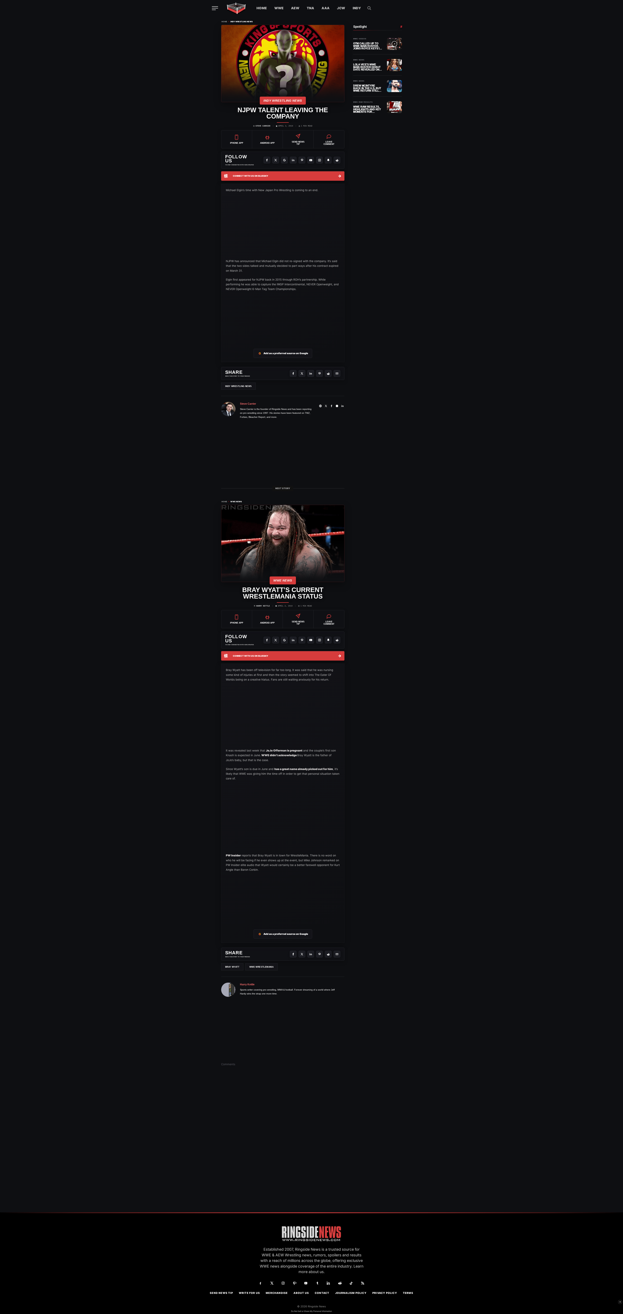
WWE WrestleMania (261, 967)
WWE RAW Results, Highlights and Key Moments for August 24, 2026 (367, 109)
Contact (322, 1293)
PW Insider (233, 855)
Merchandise (277, 1293)
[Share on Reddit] (328, 373)
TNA (310, 8)
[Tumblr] (317, 1283)
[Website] (320, 406)
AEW (295, 8)
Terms (408, 1293)
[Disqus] (282, 1119)
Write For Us (249, 1293)
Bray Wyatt (232, 967)
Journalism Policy (350, 1293)
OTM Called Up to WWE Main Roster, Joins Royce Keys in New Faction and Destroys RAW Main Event (367, 46)
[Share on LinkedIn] (310, 373)
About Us (301, 1293)
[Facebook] (266, 160)
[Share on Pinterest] (319, 373)
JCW (341, 8)
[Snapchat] (328, 160)
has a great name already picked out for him (303, 769)
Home (262, 8)
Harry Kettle (263, 606)
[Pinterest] (302, 160)
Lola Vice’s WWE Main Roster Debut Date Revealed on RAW (367, 67)
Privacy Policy (384, 1293)
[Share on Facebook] (293, 373)
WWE (279, 8)
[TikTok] (351, 1283)
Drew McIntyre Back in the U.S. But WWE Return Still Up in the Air (367, 88)
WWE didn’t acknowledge (279, 755)
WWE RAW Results (363, 102)
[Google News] (284, 160)
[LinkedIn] (293, 160)
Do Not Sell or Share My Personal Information (311, 1311)
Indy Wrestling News (241, 22)
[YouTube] (310, 160)
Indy (357, 8)
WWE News (236, 502)
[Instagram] (319, 160)
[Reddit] (337, 160)
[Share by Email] (337, 373)
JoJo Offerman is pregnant (284, 750)
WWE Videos (359, 39)
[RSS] (362, 1283)
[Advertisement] (282, 316)
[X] (275, 160)
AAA (326, 8)
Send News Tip (221, 1293)
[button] (369, 8)
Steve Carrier (263, 126)
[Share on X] (302, 373)
